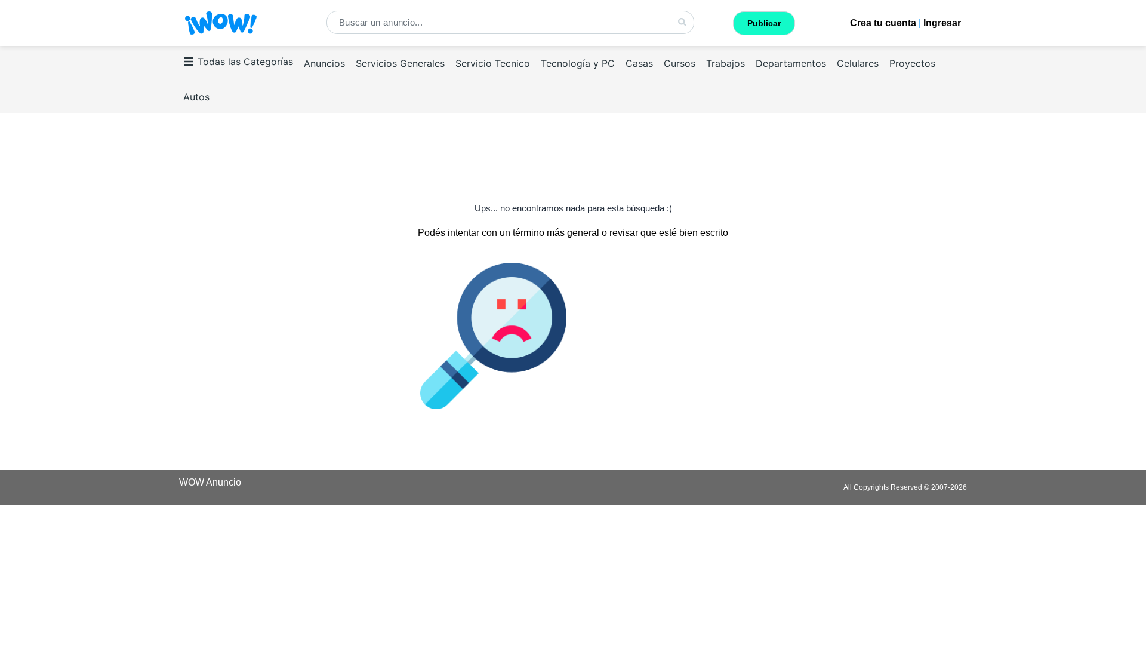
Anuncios (324, 63)
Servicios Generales (400, 63)
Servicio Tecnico (492, 63)
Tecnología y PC (578, 63)
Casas (639, 63)
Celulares (858, 63)
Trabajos (725, 63)
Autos (196, 97)
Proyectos (912, 63)
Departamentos (791, 63)
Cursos (679, 63)
